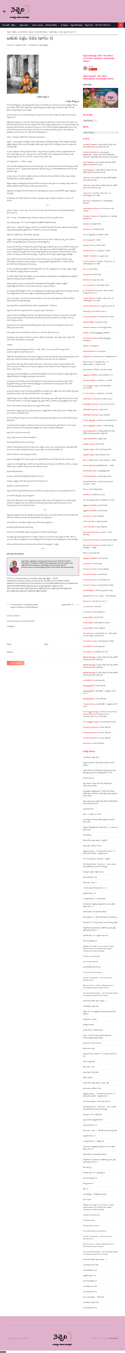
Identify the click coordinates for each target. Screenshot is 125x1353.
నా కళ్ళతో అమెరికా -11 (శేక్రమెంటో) (93, 1141)
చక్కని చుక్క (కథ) (102, 521)
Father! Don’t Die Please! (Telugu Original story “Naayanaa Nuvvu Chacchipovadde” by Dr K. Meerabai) (100, 714)
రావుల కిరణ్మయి (43, 45)
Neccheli (21, 581)
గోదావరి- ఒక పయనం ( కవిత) (103, 369)
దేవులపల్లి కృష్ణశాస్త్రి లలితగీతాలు (100, 333)
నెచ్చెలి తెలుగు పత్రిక (35, 588)
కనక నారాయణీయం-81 (90, 1281)
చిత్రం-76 (85, 1189)
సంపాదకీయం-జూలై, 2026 (91, 1006)
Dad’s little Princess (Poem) (92, 1043)
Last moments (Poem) (107, 404)
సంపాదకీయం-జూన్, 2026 (91, 1265)
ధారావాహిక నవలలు (21, 578)
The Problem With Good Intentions (94, 1231)
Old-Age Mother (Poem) (91, 1226)
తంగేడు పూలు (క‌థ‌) (89, 1048)
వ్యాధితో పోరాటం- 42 (89, 893)
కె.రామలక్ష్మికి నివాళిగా (105, 327)
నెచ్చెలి (27, 588)
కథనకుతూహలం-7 (100, 612)
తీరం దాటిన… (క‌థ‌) (88, 1067)
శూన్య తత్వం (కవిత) (105, 476)
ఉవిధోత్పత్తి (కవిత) (104, 471)
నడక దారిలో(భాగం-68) (90, 877)
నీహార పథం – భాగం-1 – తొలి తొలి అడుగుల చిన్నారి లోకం (100, 1130)
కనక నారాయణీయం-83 (90, 941)
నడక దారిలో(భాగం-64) (90, 1308)
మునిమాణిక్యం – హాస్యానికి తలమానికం (95, 1194)
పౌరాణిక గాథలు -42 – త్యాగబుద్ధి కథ (94, 1173)
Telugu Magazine (22, 583)
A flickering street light (108, 722)
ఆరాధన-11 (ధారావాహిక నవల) (107, 420)
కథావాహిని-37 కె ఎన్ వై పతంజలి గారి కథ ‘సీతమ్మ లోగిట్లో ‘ (100, 922)
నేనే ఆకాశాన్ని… (87, 835)
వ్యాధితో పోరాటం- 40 (89, 1275)
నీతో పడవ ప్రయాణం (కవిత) (104, 590)
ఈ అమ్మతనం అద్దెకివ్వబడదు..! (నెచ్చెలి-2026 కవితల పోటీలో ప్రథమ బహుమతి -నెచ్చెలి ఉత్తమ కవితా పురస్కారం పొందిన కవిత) (100, 154)
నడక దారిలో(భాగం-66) (90, 1270)
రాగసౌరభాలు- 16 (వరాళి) (104, 380)
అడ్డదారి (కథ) (97, 224)
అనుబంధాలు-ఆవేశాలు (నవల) (103, 399)
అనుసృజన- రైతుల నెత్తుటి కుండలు (93, 872)
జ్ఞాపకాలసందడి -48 (108, 306)
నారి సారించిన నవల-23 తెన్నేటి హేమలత (104, 356)
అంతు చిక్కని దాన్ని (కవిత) (91, 1072)
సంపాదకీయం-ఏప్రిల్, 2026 (91, 1302)
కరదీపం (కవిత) (87, 1077)
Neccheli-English (102, 25)
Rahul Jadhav (87, 369)
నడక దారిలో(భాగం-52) (102, 455)
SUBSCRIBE (87, 85)
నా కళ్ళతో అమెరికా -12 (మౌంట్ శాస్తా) (94, 899)
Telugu (34, 581)
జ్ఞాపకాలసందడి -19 (68, 605)
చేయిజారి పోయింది (88, 778)
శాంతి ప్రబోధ (43, 591)
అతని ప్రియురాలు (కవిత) (106, 317)
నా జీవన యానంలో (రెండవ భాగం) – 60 (95, 888)
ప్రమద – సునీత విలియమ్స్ (106, 425)
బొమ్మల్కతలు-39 (88, 1183)
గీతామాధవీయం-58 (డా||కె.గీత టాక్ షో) (94, 1154)
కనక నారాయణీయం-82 (90, 1178)
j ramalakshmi (87, 612)
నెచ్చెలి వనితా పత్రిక (61, 588)
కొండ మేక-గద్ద (87, 1167)
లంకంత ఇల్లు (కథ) (94, 553)
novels (29, 581)
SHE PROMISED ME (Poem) (92, 967)
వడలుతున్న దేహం (88, 809)
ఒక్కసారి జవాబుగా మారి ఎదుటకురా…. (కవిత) (102, 460)
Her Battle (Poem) (89, 1220)
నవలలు (18, 588)
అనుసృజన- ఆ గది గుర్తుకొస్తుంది (92, 1114)
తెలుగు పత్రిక (52, 586)
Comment (11, 626)
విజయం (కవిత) (100, 685)
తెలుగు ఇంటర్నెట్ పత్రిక (40, 586)
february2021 (12, 581)
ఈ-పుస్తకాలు (64, 25)
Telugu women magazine (52, 583)
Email (46, 644)
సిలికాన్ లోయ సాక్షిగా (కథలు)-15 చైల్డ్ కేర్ (95, 840)
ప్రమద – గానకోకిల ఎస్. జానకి (92, 814)
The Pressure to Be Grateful (92, 972)
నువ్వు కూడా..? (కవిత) (94, 240)
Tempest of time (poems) (91, 956)
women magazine (22, 586)
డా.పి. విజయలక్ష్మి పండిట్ (90, 500)
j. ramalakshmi (88, 606)
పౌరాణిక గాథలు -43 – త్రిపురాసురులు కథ (95, 935)
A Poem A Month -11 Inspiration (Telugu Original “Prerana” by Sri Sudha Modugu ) (24, 606)
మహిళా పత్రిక (27, 591)
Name (9, 644)
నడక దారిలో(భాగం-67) (90, 1125)
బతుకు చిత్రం (42, 578)
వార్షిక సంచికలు (23, 25)
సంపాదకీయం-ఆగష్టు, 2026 (91, 757)
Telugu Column (44, 581)
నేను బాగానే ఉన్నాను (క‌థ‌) (103, 449)
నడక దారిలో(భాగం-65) (90, 1292)
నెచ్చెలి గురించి (89, 25)
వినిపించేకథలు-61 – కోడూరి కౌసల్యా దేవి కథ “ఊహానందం (100, 917)
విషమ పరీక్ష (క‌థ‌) (105, 415)
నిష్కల (23, 588)
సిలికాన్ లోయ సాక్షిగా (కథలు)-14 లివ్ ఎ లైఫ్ (96, 1083)
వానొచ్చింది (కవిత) (99, 229)
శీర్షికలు (13, 25)
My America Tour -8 (100, 601)
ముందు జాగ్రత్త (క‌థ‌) (89, 1061)
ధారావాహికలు (33, 578)
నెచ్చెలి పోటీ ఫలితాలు (76, 25)
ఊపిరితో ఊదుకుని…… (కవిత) (105, 465)
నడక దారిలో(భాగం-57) (106, 375)
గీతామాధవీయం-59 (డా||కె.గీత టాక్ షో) (94, 912)
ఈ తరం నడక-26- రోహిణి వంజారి (93, 1030)
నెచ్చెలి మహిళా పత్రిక (48, 588)
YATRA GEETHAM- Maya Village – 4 (95, 1259)
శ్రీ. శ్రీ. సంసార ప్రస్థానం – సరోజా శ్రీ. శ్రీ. (93, 1297)
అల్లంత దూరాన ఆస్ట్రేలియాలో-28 (93, 1120)
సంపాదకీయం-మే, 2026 (90, 1286)
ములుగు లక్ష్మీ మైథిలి (89, 234)
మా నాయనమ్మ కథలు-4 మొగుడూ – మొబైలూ (96, 859)
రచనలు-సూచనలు (37, 25)
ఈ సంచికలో (5, 25)
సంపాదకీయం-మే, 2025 (98, 494)
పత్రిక (13, 591)
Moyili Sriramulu (88, 362)
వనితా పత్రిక (35, 591)
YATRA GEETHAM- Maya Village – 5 (95, 1001)
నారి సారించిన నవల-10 (100, 311)
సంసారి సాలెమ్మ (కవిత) (95, 489)
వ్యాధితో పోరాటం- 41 (89, 1136)
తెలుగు (31, 586)
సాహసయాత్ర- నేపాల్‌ (103, 285)
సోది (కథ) (98, 606)
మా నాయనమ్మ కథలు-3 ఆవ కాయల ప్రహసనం (97, 1101)
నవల (13, 588)
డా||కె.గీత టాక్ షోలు (51, 25)
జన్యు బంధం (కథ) (98, 280)
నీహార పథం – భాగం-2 (89, 882)
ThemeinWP (113, 1338)
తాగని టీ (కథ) (101, 245)
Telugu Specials (35, 583)
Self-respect (87, 1199)
